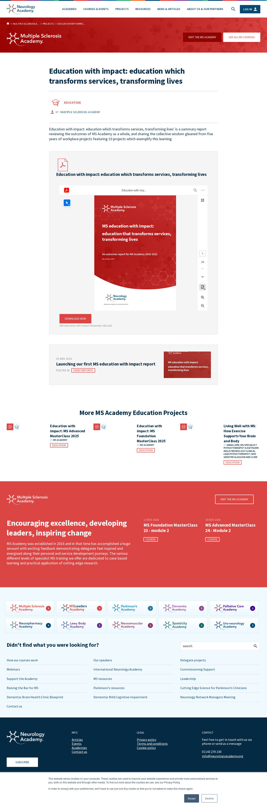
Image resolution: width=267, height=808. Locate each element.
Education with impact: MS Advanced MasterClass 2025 (67, 431)
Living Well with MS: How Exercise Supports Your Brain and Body (240, 433)
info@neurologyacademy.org (222, 756)
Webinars (13, 669)
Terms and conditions (152, 743)
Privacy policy (146, 739)
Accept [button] (191, 798)
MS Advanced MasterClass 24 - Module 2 (230, 527)
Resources (143, 9)
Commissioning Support (197, 669)
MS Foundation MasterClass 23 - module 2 (171, 527)
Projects (122, 9)
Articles (77, 739)
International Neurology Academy (117, 669)
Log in (247, 9)
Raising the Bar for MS (22, 688)
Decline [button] (209, 798)
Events (77, 743)
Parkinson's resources (109, 688)
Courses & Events (96, 9)
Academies (69, 9)
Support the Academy (22, 679)
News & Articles (168, 9)
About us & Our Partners (205, 9)
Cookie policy (146, 748)
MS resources (102, 679)
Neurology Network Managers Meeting (208, 697)
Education (72, 102)
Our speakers (102, 660)
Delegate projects (193, 660)
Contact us (14, 706)
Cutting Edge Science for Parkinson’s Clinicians (213, 688)
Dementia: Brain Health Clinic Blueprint (35, 697)
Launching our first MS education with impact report (105, 364)
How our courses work (22, 660)
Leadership (188, 679)
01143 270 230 (212, 752)
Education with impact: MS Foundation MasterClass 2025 (151, 433)
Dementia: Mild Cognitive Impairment (120, 697)
